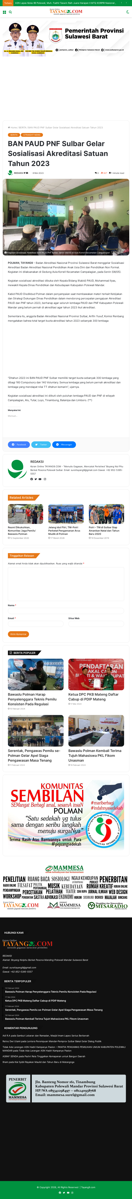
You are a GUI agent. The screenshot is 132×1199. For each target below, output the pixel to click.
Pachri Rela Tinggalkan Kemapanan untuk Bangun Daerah (55, 1056)
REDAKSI (18, 173)
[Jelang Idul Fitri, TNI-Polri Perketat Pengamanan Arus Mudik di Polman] (66, 514)
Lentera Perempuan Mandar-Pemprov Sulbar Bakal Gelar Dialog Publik (64, 1041)
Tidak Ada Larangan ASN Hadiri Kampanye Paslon (45, 1050)
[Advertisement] (66, 87)
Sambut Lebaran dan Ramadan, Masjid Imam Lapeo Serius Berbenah (53, 1035)
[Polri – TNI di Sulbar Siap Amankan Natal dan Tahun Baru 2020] (106, 514)
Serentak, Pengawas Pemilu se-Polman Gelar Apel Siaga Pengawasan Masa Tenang (34, 755)
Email (12, 618)
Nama (12, 605)
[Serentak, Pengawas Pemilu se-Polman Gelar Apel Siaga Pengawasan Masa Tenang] (36, 731)
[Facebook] (32, 479)
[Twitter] (37, 479)
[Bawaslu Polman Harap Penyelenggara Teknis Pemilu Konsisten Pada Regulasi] (36, 674)
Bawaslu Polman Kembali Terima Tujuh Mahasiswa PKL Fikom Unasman (94, 755)
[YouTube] (41, 479)
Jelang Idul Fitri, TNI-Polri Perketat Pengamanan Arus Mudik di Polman (64, 530)
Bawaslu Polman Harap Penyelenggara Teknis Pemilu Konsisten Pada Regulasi (32, 699)
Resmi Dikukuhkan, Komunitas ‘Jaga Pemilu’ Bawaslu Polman (22, 530)
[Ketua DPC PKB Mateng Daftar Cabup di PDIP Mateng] (96, 674)
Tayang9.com (88, 1187)
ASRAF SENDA (10, 1056)
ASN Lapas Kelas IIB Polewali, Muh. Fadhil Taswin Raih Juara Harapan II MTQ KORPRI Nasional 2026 (68, 3)
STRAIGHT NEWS (31, 135)
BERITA (22, 127)
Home (13, 127)
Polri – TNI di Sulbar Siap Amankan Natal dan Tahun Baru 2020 (104, 530)
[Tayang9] (66, 12)
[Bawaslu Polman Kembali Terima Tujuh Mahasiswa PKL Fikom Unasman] (96, 731)
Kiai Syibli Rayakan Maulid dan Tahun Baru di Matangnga (44, 1062)
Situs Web (73, 618)
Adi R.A (6, 1035)
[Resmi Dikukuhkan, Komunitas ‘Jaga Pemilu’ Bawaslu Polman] (25, 514)
